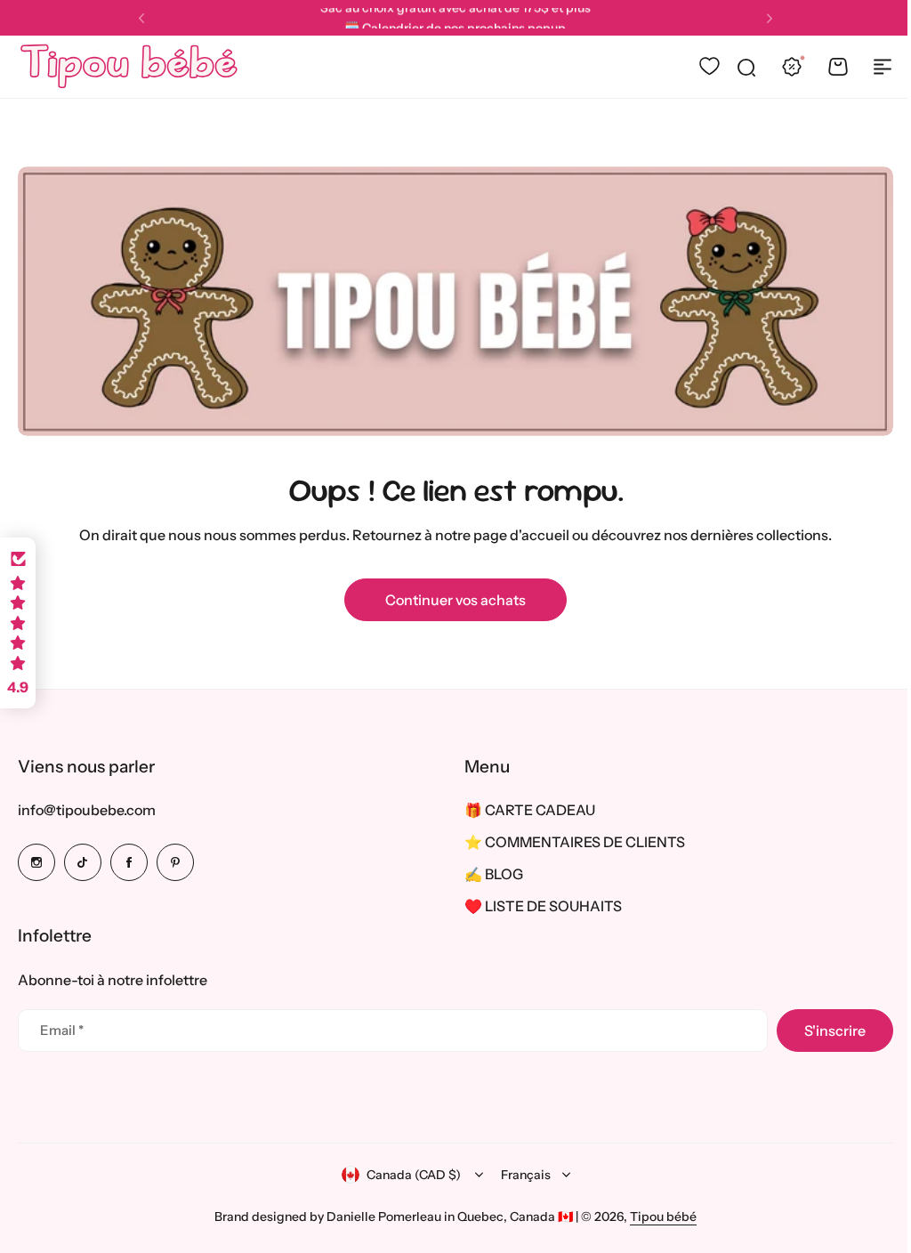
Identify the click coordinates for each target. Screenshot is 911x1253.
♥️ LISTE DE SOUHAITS (537, 906)
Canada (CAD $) (406, 1175)
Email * (62, 1030)
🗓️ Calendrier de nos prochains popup (455, 18)
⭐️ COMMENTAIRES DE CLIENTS (568, 842)
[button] (141, 18)
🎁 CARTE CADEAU (523, 810)
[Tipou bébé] (129, 67)
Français (519, 1175)
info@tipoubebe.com (87, 810)
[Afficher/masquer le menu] (882, 66)
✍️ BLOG (487, 874)
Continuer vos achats (455, 600)
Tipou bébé (657, 1216)
